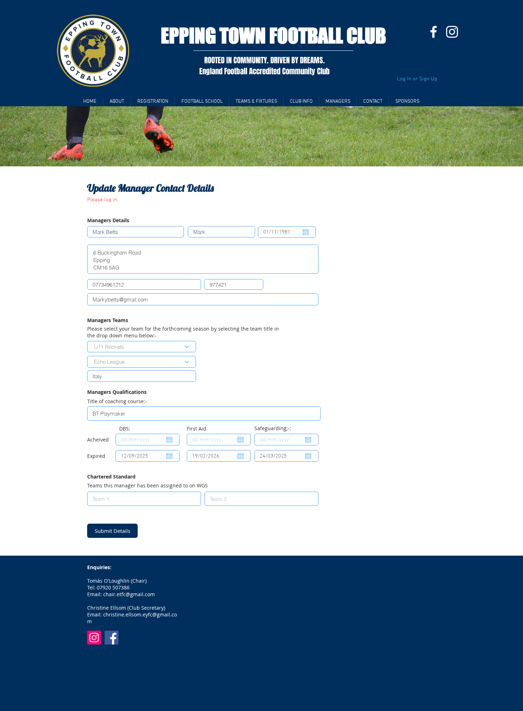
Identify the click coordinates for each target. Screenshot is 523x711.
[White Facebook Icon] (434, 32)
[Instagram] (452, 32)
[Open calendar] (305, 232)
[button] (153, 101)
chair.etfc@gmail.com (129, 594)
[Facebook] (111, 638)
